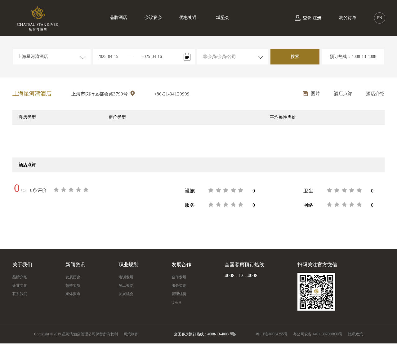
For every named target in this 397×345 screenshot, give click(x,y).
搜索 (295, 56)
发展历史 (72, 277)
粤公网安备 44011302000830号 (317, 334)
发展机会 (125, 294)
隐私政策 (355, 334)
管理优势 (179, 294)
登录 (307, 17)
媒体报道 (72, 294)
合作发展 (179, 277)
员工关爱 (125, 285)
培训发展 (125, 277)
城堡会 (222, 17)
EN (379, 18)
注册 (317, 17)
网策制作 (130, 334)
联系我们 (19, 294)
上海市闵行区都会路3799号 (100, 93)
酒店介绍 (375, 93)
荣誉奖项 (72, 285)
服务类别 (179, 285)
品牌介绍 (19, 277)
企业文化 (19, 285)
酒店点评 (343, 93)
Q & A (176, 302)
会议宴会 (153, 17)
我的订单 (347, 17)
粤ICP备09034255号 (272, 334)
